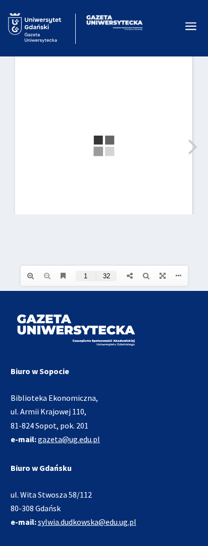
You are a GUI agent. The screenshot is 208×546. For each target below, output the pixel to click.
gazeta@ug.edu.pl (69, 439)
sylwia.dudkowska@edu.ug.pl (87, 522)
